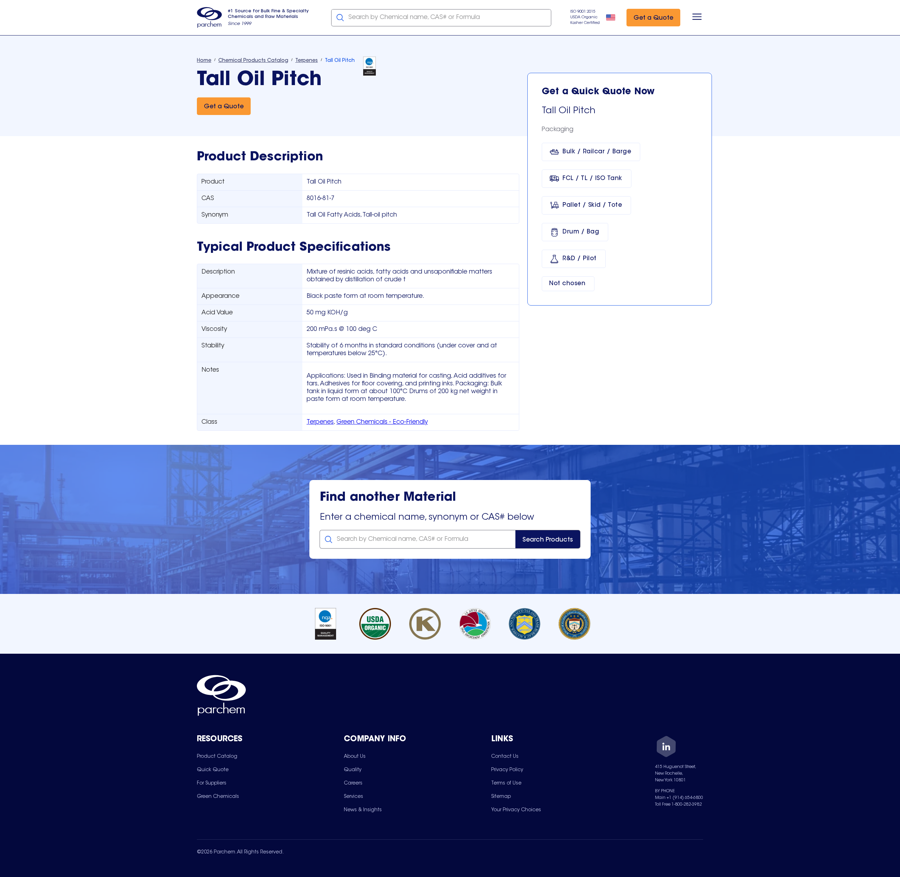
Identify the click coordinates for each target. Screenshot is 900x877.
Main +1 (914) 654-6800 (679, 798)
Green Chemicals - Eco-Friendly (382, 422)
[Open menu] (697, 18)
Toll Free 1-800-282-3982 (678, 804)
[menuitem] (217, 756)
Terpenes (320, 422)
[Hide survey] (880, 693)
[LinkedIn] (666, 747)
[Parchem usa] (209, 17)
